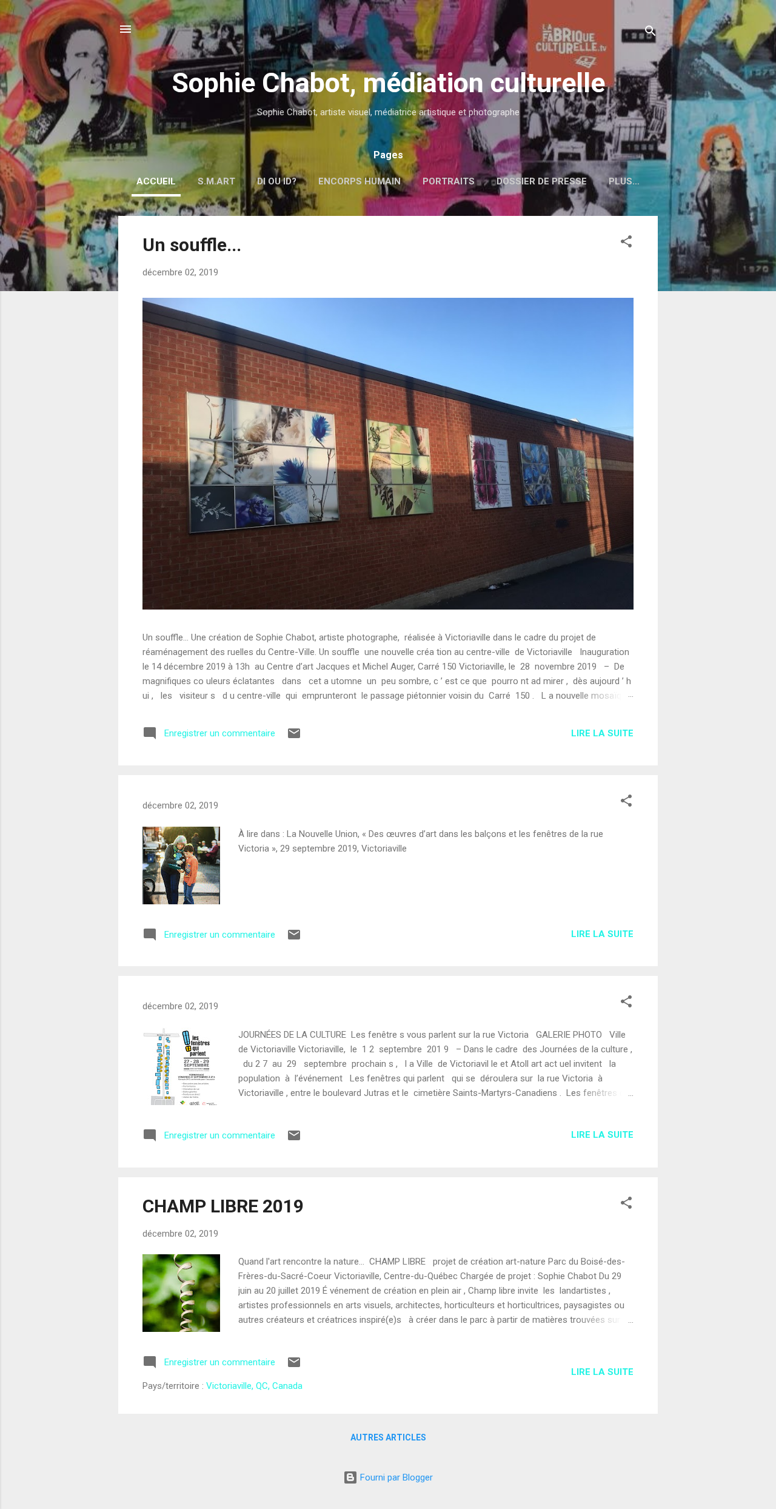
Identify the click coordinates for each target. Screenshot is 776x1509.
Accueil (156, 181)
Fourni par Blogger (395, 1477)
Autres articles (388, 1437)
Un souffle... (191, 244)
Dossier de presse (542, 181)
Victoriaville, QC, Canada (254, 1385)
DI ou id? (276, 181)
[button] (626, 243)
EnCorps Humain (359, 181)
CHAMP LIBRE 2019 (223, 1206)
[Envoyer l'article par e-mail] (294, 737)
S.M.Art (216, 181)
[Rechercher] (650, 33)
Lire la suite (602, 733)
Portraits (449, 181)
